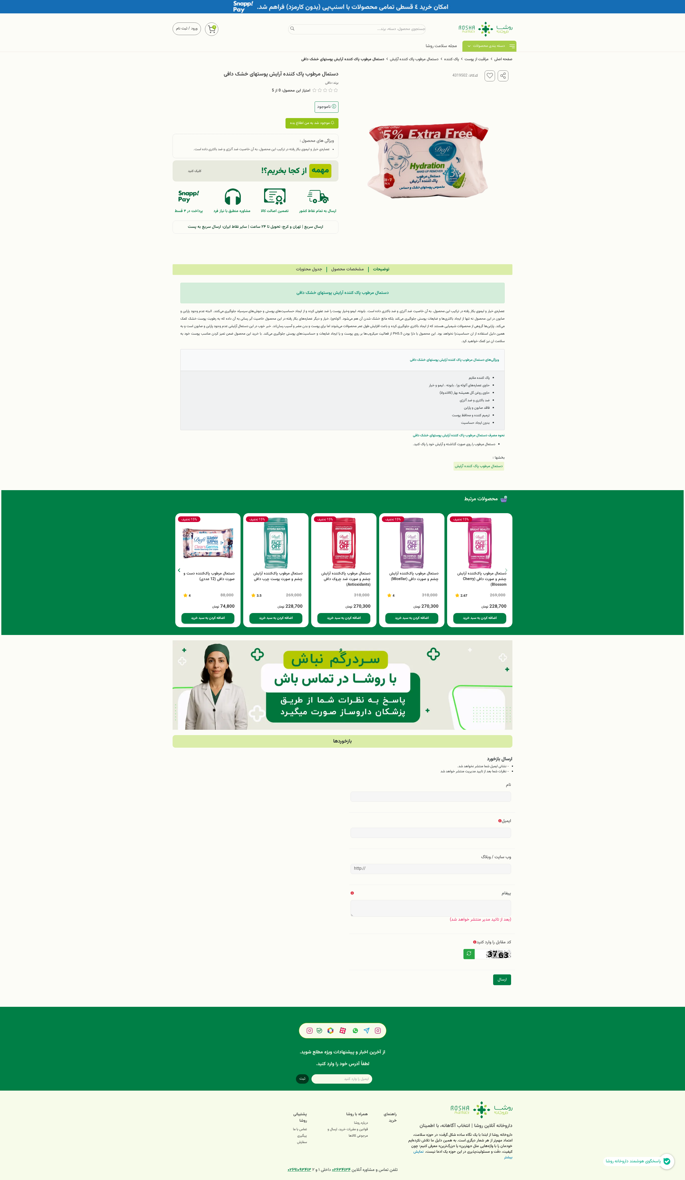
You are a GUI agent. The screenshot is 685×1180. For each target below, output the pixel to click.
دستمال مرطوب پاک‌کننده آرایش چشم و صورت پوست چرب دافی (278, 576)
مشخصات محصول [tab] (347, 269)
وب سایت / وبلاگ (496, 857)
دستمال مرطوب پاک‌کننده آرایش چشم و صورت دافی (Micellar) (414, 576)
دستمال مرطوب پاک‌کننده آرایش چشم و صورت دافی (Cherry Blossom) (482, 579)
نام (508, 785)
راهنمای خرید (390, 1117)
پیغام (506, 893)
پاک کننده (451, 59)
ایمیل (506, 821)
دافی (328, 83)
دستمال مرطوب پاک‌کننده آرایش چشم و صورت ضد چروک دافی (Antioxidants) (346, 579)
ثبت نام (181, 29)
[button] (178, 570)
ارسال (502, 980)
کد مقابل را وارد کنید (494, 942)
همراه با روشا (357, 1114)
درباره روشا (361, 1123)
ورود (194, 29)
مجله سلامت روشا (441, 46)
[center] (292, 29)
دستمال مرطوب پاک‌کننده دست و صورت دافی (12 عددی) (209, 576)
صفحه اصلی (503, 59)
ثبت (302, 1079)
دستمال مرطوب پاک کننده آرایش (414, 59)
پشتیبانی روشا (300, 1117)
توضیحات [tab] (381, 269)
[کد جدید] (469, 954)
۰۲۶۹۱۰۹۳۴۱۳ (299, 1170)
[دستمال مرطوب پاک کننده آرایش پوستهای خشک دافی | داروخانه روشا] (458, 1109)
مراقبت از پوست (477, 59)
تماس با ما (300, 1129)
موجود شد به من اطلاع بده (310, 123)
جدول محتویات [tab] (309, 269)
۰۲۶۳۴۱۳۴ (341, 1170)
